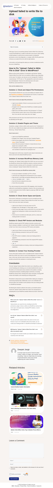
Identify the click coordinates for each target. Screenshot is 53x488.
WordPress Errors (23, 340)
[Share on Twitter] (13, 41)
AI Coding (23, 5)
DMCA (13, 485)
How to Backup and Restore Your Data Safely (23, 408)
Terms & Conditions (31, 485)
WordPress (17, 340)
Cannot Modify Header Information (18, 341)
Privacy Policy (23, 485)
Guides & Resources (43, 5)
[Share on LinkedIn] (18, 41)
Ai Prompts (16, 5)
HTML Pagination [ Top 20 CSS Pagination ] (19, 343)
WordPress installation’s (17, 94)
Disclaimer (17, 485)
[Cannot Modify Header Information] (26, 378)
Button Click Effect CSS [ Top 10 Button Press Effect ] (26, 430)
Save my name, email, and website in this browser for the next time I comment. (27, 468)
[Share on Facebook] (15, 41)
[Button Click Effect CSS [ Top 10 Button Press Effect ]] (26, 421)
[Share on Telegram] (22, 41)
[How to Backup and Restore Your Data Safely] (26, 400)
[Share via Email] (25, 41)
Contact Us (38, 485)
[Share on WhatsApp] (20, 41)
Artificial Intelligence (32, 5)
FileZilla (19, 105)
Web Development (18, 7)
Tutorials (12, 340)
